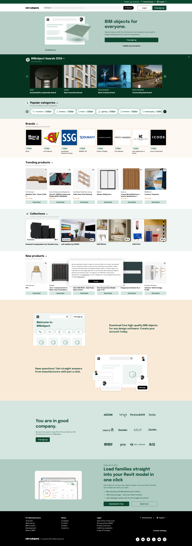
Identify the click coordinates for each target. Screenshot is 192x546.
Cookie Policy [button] (86, 274)
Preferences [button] (80, 277)
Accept (96, 281)
